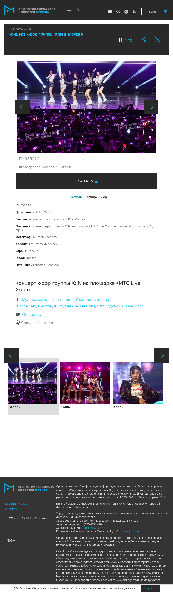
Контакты (10, 509)
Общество (31, 314)
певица (66, 299)
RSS (134, 11)
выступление (66, 306)
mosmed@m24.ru (94, 528)
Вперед (151, 107)
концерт (104, 299)
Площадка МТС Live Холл (120, 306)
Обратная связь (15, 503)
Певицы (87, 306)
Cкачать (76, 197)
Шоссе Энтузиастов (34, 306)
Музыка (29, 299)
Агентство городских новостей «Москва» (30, 10)
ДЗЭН (110, 11)
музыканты (48, 299)
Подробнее (33, 386)
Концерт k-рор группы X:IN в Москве (46, 34)
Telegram (126, 11)
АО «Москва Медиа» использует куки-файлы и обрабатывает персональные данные (74, 588)
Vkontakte (118, 11)
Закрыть (158, 40)
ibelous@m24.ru (130, 531)
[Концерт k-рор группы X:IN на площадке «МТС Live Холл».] (86, 107)
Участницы (85, 299)
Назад (22, 107)
